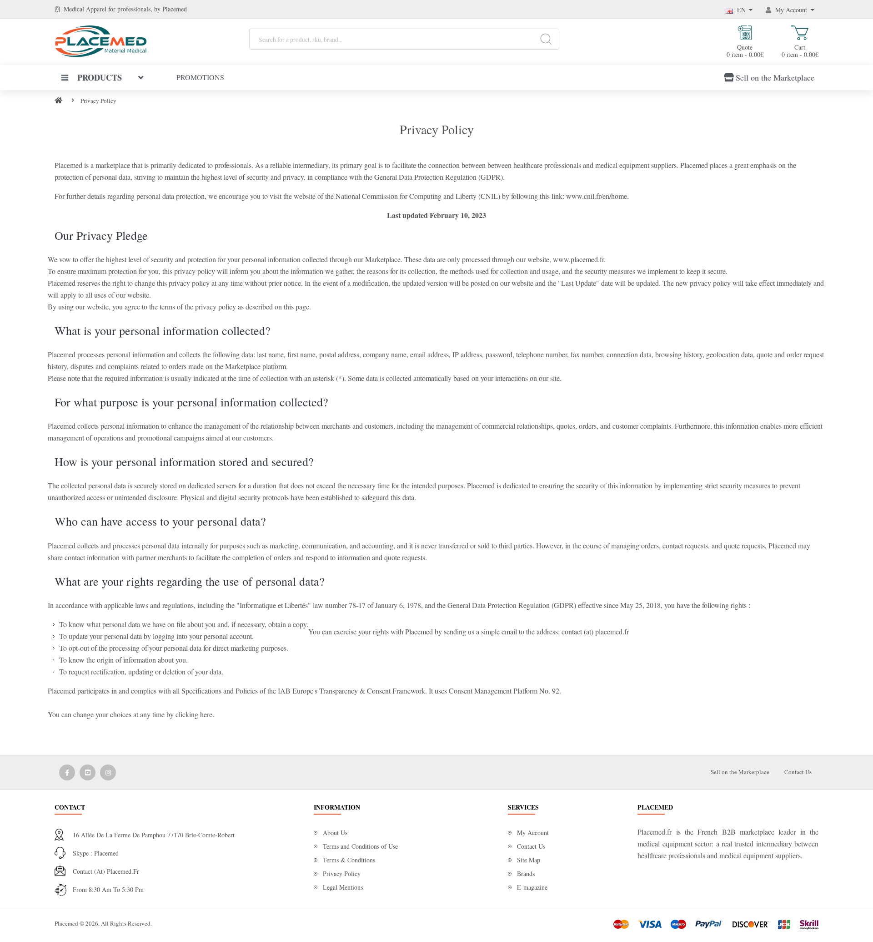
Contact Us (798, 772)
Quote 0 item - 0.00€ (745, 50)
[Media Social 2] (87, 772)
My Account (533, 832)
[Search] (546, 39)
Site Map (528, 860)
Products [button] (99, 77)
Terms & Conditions (349, 860)
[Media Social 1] (67, 772)
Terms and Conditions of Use (360, 846)
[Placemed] (101, 40)
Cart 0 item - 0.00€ (800, 50)
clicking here (194, 714)
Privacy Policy (98, 100)
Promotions (200, 77)
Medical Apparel (86, 9)
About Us (335, 832)
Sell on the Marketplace (775, 77)
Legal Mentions (343, 887)
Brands (526, 873)
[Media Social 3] (108, 772)
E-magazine (532, 887)
